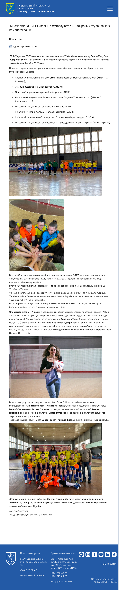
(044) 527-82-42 (28, 570)
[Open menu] (110, 8)
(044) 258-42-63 (59, 573)
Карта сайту (109, 563)
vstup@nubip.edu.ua (61, 581)
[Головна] (11, 559)
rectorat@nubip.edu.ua (32, 575)
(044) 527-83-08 (59, 576)
